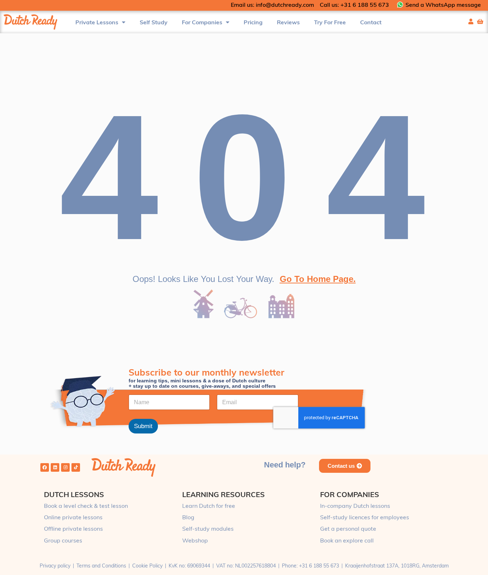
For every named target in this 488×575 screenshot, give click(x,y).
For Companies (202, 22)
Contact (371, 22)
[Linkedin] (55, 467)
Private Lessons (96, 22)
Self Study (154, 22)
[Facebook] (44, 467)
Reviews (288, 22)
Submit (143, 426)
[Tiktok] (75, 467)
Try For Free (330, 22)
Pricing (253, 22)
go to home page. (318, 279)
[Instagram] (65, 467)
